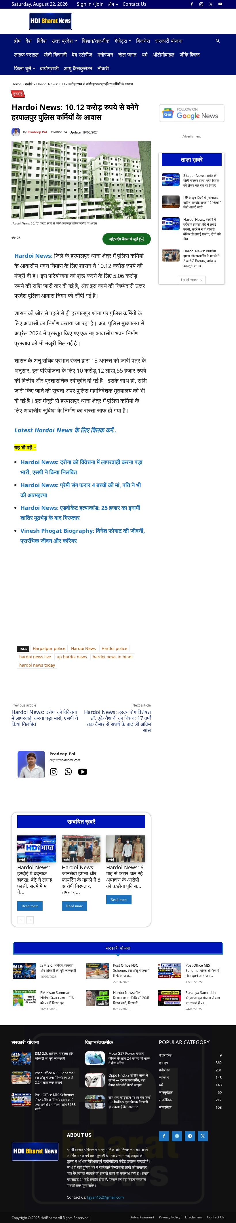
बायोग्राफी (49, 68)
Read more (30, 906)
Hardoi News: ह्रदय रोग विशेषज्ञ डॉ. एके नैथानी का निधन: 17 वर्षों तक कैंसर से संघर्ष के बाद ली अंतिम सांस (117, 721)
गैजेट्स (121, 40)
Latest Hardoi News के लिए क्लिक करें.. (65, 429)
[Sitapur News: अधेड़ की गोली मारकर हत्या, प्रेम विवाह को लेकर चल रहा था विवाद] (171, 179)
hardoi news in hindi (113, 656)
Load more (189, 279)
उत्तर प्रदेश (62, 40)
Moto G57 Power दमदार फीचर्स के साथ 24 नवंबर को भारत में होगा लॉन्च (129, 1058)
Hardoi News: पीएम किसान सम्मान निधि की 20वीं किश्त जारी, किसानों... (131, 997)
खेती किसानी (55, 54)
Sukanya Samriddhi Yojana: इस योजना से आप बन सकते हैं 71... (203, 997)
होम (111, 4)
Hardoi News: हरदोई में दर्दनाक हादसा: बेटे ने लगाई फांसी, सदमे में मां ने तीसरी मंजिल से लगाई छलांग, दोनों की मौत (202, 229)
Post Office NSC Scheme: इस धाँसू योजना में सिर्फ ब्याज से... (131, 970)
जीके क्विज (190, 54)
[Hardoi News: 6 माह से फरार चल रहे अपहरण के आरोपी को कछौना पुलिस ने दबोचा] (125, 848)
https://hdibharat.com (65, 760)
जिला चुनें (22, 68)
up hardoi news (72, 656)
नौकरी (103, 68)
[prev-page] (20, 920)
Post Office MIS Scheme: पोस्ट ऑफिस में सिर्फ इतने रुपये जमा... (202, 970)
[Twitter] (210, 4)
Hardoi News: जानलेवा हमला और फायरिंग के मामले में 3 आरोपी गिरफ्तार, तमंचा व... (81, 879)
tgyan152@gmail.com (105, 1197)
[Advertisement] (81, 594)
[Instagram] (201, 4)
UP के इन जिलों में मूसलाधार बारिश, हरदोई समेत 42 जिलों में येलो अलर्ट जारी (202, 202)
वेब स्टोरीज (82, 54)
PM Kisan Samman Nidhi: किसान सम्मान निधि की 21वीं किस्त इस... (57, 997)
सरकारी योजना (168, 40)
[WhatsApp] (64, 689)
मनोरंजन (105, 54)
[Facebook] (191, 4)
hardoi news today (37, 665)
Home (16, 84)
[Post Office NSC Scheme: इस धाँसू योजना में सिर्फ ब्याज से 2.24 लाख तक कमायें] (97, 971)
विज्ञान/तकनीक (95, 40)
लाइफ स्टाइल (26, 54)
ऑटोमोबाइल (163, 54)
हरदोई (29, 84)
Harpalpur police (49, 648)
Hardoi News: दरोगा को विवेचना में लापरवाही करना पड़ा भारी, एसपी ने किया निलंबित (45, 718)
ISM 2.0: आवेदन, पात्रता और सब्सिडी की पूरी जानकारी (58, 968)
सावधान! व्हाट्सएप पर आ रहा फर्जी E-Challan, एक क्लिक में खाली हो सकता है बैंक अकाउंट (130, 1102)
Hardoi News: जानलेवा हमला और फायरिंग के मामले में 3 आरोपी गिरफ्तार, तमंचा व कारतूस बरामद (201, 258)
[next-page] (30, 920)
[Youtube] (220, 4)
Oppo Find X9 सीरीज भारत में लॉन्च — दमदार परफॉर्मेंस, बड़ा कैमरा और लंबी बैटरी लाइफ (128, 1080)
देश (29, 40)
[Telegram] (91, 689)
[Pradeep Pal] (17, 132)
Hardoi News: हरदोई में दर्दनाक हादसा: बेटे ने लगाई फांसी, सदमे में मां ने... (34, 879)
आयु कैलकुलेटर (78, 68)
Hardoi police (114, 648)
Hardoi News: (33, 256)
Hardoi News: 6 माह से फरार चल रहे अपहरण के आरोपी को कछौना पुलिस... (124, 876)
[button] (217, 41)
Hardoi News (83, 648)
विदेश (42, 40)
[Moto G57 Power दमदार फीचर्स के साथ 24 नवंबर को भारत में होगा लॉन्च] (95, 1058)
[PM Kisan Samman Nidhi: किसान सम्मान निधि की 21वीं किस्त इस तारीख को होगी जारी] (24, 998)
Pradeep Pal (37, 132)
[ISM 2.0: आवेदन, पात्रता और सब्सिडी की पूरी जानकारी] (24, 971)
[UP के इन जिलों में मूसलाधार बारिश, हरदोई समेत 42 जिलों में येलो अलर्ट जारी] (171, 202)
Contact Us (134, 4)
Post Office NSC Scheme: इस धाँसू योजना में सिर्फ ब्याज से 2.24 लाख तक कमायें (55, 1078)
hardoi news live (35, 656)
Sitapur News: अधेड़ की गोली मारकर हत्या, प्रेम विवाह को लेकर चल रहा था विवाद (201, 180)
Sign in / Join (90, 4)
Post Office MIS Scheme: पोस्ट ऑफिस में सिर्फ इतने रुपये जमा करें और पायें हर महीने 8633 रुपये (55, 1102)
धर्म (144, 54)
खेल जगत (127, 54)
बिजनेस (143, 40)
